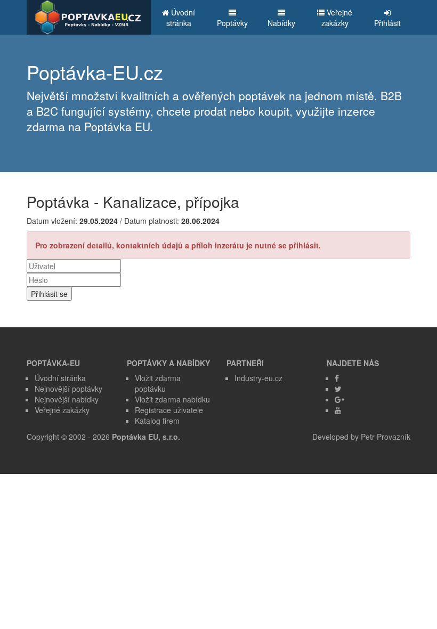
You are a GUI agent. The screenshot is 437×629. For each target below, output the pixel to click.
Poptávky (232, 23)
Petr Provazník (385, 436)
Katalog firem (157, 420)
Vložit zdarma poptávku (158, 383)
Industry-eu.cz (258, 378)
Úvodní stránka (181, 17)
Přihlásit (387, 23)
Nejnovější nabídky (67, 399)
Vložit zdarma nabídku (172, 399)
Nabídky (281, 23)
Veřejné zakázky (337, 17)
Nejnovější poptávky (68, 388)
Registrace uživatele (169, 410)
